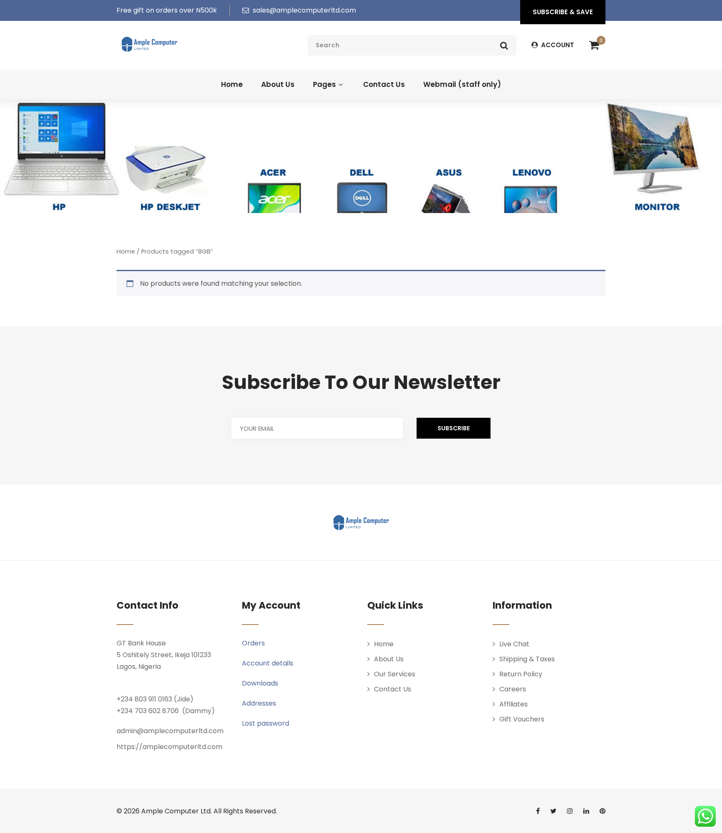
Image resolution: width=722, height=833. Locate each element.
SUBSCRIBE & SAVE (563, 12)
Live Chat (514, 644)
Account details (267, 663)
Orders (253, 643)
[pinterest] (602, 811)
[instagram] (570, 811)
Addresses (259, 703)
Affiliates (513, 704)
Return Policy (520, 674)
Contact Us (384, 84)
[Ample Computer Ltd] (149, 44)
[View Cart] (594, 45)
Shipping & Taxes (527, 659)
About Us (278, 84)
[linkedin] (586, 811)
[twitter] (553, 811)
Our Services (394, 674)
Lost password (265, 723)
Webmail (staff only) (462, 84)
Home (232, 84)
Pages (324, 84)
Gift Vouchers (521, 719)
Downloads (260, 683)
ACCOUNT (556, 45)
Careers (512, 689)
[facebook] (538, 811)
